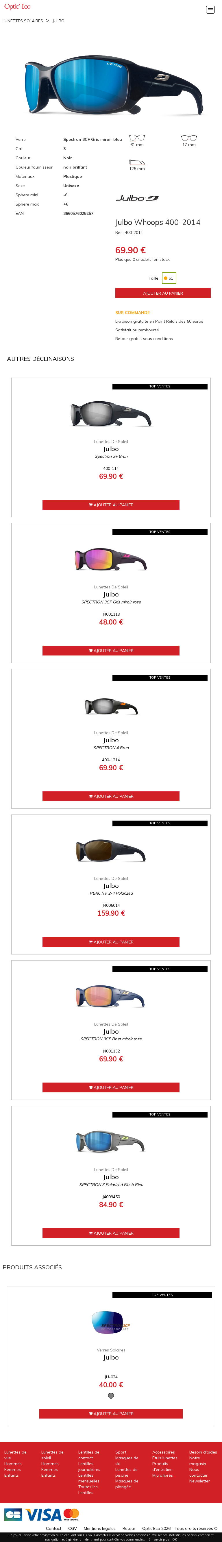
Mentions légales (100, 1528)
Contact (53, 1528)
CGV (72, 1528)
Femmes (12, 1469)
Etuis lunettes (164, 1457)
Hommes (13, 1463)
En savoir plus (159, 1539)
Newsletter (199, 1481)
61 (171, 278)
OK (174, 1539)
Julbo (58, 20)
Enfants (11, 1475)
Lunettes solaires (23, 20)
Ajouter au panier (163, 293)
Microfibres (162, 1475)
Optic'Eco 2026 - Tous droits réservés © (180, 1528)
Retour (129, 1528)
